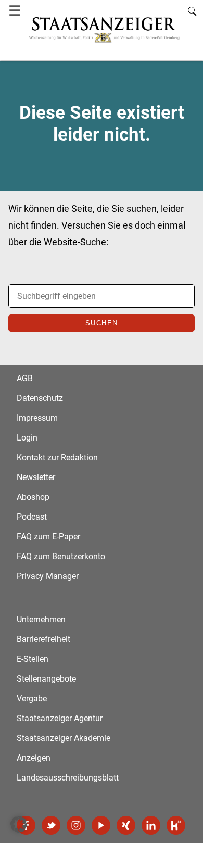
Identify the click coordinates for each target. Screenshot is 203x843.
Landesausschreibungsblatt (68, 778)
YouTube (101, 825)
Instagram (76, 825)
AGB (25, 378)
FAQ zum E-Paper (48, 537)
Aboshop (33, 497)
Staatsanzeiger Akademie (63, 738)
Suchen (101, 323)
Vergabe (32, 698)
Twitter (51, 825)
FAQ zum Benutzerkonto (61, 556)
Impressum (37, 418)
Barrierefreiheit (43, 639)
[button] (18, 824)
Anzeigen (33, 758)
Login (27, 438)
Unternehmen (41, 619)
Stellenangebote (46, 679)
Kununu (176, 825)
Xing (126, 825)
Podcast (32, 517)
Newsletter (36, 477)
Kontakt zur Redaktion (57, 457)
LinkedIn (151, 825)
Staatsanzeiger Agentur (60, 718)
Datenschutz (40, 398)
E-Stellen (32, 659)
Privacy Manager (48, 576)
